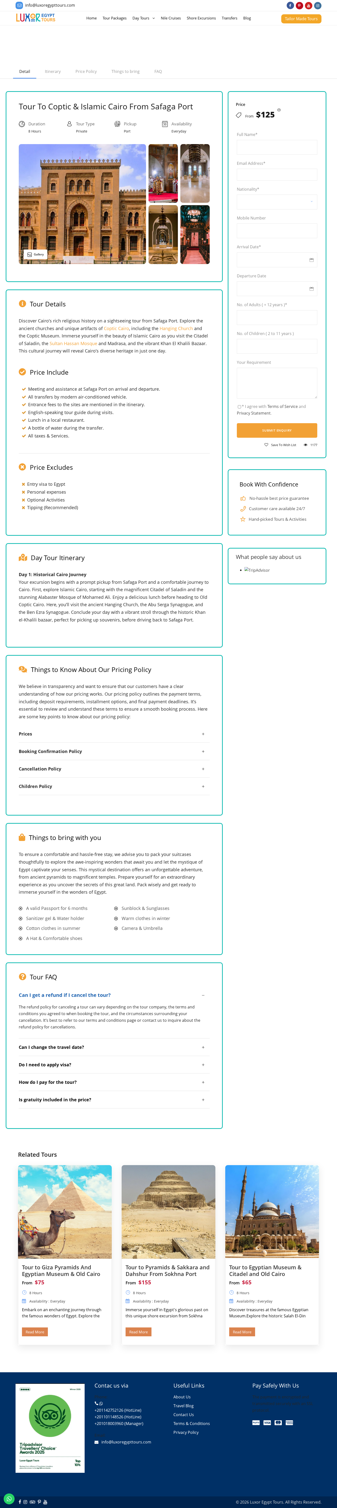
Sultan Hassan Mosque (73, 343)
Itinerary (53, 71)
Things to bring (126, 71)
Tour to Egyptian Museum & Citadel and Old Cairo (265, 1270)
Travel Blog (183, 1405)
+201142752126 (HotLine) (117, 1410)
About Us (182, 1397)
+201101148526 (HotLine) (117, 1417)
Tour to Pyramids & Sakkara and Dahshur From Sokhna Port (168, 1270)
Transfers (229, 18)
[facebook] (290, 5)
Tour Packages (115, 18)
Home (91, 18)
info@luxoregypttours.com (50, 5)
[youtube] (308, 5)
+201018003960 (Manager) (118, 1423)
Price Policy (86, 71)
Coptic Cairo (116, 328)
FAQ (158, 71)
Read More (35, 1331)
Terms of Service (282, 406)
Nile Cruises (171, 18)
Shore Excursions (201, 18)
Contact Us (183, 1414)
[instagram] (317, 5)
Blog (247, 18)
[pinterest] (299, 5)
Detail (24, 71)
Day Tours (140, 18)
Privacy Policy (186, 1432)
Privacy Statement (254, 413)
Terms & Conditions (191, 1423)
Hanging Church (176, 328)
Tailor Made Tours (301, 18)
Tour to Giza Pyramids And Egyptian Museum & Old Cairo (61, 1270)
